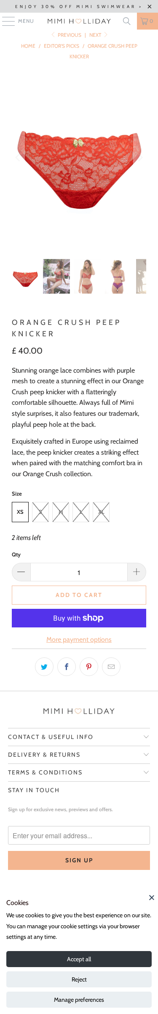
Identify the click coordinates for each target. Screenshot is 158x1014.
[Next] (140, 157)
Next (95, 35)
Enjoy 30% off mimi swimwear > (79, 6)
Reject (79, 979)
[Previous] (18, 157)
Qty (16, 554)
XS (20, 511)
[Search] (127, 21)
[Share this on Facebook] (66, 666)
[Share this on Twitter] (44, 666)
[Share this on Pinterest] (89, 666)
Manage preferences (79, 999)
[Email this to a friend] (111, 666)
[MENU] (4, 21)
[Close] (151, 897)
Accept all (79, 959)
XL (101, 511)
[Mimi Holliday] (79, 21)
